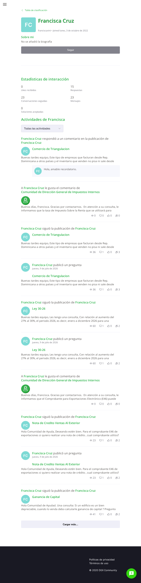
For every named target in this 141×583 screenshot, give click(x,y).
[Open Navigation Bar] (6, 4)
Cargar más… (70, 524)
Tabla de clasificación (36, 10)
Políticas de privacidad (102, 559)
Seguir (70, 50)
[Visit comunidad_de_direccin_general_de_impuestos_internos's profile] (25, 200)
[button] (93, 215)
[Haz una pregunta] (131, 573)
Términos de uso (98, 563)
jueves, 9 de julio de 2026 (45, 268)
